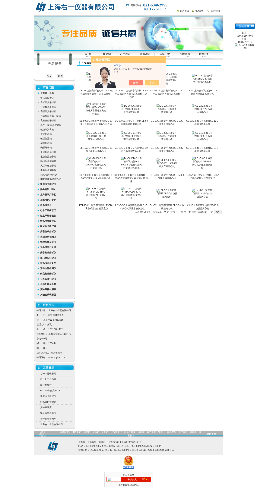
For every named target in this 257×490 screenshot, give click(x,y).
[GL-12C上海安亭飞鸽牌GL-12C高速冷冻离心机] (202, 112)
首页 (172, 212)
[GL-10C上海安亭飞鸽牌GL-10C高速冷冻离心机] (167, 112)
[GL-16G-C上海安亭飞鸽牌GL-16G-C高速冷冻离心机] (96, 139)
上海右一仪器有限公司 (51, 424)
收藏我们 (200, 10)
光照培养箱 (46, 147)
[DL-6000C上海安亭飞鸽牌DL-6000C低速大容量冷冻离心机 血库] (96, 113)
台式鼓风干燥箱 (48, 102)
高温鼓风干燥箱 (48, 111)
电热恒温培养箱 (48, 156)
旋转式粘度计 (47, 98)
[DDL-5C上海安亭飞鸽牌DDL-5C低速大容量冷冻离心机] (202, 82)
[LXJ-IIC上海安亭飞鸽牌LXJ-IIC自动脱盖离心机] (202, 196)
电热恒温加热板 (48, 170)
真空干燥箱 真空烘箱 (50, 125)
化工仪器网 (95, 450)
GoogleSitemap (156, 450)
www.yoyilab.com (57, 357)
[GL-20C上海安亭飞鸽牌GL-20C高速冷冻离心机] (167, 139)
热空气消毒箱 (47, 129)
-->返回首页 (210, 434)
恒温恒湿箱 (46, 138)
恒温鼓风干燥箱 (48, 401)
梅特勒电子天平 (48, 418)
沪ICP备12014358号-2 (119, 450)
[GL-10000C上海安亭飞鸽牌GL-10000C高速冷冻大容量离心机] (96, 168)
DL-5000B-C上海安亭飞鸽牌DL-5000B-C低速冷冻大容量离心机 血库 (131, 178)
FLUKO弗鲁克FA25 (50, 390)
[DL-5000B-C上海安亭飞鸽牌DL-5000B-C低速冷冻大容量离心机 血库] (131, 168)
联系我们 (215, 10)
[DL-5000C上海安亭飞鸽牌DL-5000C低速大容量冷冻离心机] (167, 83)
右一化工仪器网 (48, 379)
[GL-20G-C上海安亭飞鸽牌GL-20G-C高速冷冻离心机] (131, 139)
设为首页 (184, 10)
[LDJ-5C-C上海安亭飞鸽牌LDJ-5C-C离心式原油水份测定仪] (131, 198)
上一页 (179, 212)
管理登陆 (169, 450)
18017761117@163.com (49, 352)
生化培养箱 (46, 134)
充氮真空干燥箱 (48, 120)
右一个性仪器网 (48, 373)
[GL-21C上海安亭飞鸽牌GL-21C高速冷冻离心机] (202, 139)
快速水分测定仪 (48, 396)
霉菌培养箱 (46, 143)
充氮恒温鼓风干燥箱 (50, 116)
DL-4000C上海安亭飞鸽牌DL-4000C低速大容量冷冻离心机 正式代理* (131, 93)
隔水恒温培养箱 (48, 161)
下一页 (187, 212)
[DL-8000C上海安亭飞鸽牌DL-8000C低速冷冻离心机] (131, 112)
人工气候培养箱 (48, 165)
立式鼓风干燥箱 (48, 107)
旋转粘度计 (46, 385)
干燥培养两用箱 (48, 152)
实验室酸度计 (47, 407)
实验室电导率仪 (48, 413)
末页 (194, 212)
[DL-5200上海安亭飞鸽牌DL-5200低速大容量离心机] (167, 166)
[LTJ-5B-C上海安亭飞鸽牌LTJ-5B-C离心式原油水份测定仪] (96, 198)
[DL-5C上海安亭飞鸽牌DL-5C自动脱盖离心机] (167, 196)
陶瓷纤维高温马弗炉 (50, 179)
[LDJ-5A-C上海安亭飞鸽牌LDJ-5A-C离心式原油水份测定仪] (202, 168)
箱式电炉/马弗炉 (48, 174)
